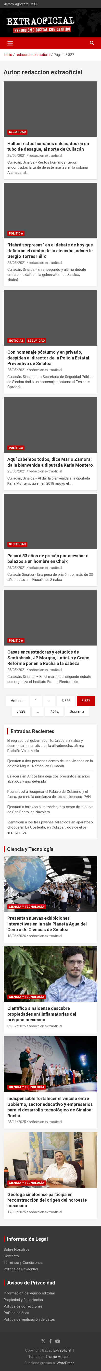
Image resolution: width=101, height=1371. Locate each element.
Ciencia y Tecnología (30, 849)
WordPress (66, 1363)
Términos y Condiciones (23, 1262)
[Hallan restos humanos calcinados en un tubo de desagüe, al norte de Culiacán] (50, 109)
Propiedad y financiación (23, 1300)
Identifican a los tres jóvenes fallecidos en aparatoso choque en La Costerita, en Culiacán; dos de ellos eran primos (50, 827)
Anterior (17, 701)
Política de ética (16, 1313)
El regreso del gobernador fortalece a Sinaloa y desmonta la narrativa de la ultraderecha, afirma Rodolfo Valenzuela (45, 745)
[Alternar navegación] (10, 43)
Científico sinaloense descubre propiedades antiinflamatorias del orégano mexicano (41, 1014)
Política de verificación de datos (29, 1319)
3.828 (21, 711)
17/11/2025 (16, 1212)
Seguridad (17, 132)
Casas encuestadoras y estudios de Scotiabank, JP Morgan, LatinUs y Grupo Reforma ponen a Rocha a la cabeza (48, 657)
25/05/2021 (16, 155)
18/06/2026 (16, 936)
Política (16, 233)
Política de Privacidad (21, 1269)
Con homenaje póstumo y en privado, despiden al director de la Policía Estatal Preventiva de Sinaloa (48, 357)
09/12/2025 (16, 1026)
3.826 (66, 701)
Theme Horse (57, 1356)
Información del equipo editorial (29, 1293)
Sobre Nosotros (17, 1249)
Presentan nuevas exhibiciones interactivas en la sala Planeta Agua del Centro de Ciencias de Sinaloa (47, 924)
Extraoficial (62, 1350)
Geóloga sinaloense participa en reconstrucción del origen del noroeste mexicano (47, 1200)
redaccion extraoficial (45, 155)
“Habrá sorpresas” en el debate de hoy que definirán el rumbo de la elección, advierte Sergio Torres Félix (50, 250)
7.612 (54, 711)
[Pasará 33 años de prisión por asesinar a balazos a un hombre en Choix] (50, 521)
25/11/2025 (16, 1122)
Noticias (16, 340)
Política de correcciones (23, 1306)
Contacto (11, 1256)
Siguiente (77, 711)
